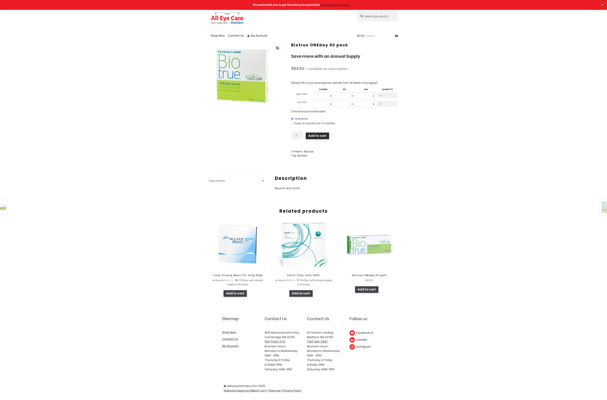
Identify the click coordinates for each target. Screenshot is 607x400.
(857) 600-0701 (275, 342)
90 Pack (302, 155)
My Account (259, 36)
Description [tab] (217, 181)
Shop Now (218, 36)
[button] (277, 48)
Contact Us (236, 36)
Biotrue (308, 151)
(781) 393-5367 (317, 342)
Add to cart (317, 135)
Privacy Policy (292, 391)
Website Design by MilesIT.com (245, 391)
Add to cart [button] (235, 293)
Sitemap (275, 391)
